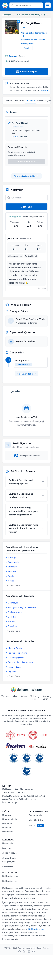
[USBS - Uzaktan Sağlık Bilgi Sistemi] (37, 735)
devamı (44, 90)
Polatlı (11, 576)
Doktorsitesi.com (10, 876)
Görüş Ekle (26, 206)
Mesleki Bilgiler (44, 100)
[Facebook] (19, 951)
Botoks (11, 621)
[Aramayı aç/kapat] (8, 197)
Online (24, 696)
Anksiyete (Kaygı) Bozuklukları (22, 607)
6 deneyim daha (25, 373)
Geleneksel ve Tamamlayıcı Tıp (31, 14)
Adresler (9, 100)
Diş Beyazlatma (15, 612)
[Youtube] (33, 951)
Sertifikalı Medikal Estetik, (33, 39)
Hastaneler (7, 831)
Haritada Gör (17, 127)
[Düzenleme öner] (24, 28)
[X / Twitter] (24, 951)
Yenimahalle (13, 562)
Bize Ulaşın (7, 848)
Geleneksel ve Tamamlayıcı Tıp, (34, 34)
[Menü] (48, 5)
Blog (15, 696)
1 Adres (21, 56)
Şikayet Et (42, 288)
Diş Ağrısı (12, 626)
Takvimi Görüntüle (26, 161)
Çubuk (15, 136)
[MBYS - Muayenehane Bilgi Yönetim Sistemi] (15, 735)
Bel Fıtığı (12, 616)
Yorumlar (30, 100)
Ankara (13, 55)
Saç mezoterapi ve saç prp (20, 662)
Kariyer (36, 825)
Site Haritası (8, 866)
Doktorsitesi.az (9, 881)
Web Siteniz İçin (36, 820)
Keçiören (12, 571)
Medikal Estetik (15, 648)
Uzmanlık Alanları (10, 819)
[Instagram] (29, 951)
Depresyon (13, 602)
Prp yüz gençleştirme (17, 653)
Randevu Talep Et (28, 71)
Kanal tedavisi (14, 667)
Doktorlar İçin (35, 815)
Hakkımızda (7, 843)
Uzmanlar (6, 815)
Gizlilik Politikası (9, 853)
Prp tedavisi (13, 671)
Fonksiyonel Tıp (28, 43)
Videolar (5, 696)
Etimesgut (12, 566)
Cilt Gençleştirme (16, 657)
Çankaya (12, 557)
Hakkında (19, 100)
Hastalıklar (7, 823)
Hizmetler (6, 827)
